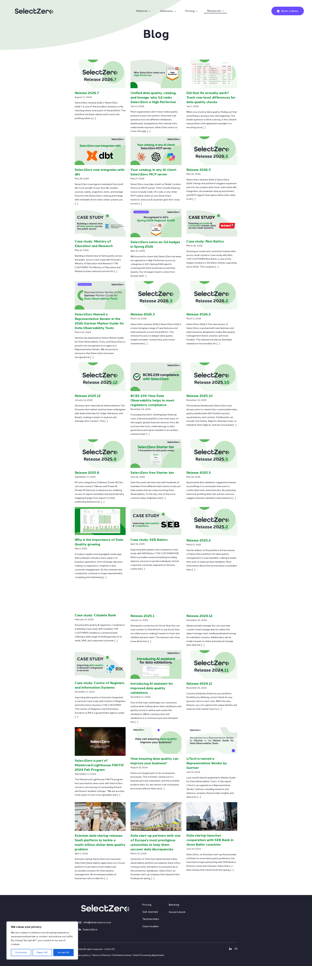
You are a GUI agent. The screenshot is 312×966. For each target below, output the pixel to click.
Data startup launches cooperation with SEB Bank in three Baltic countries (210, 839)
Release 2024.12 (199, 616)
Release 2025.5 (198, 473)
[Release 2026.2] (211, 295)
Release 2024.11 (199, 684)
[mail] (236, 948)
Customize (21, 952)
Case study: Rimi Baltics (205, 241)
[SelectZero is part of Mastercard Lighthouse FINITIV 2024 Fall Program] (100, 741)
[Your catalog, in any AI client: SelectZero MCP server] (155, 150)
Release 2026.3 (142, 314)
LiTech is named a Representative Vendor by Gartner (206, 763)
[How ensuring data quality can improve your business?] (155, 740)
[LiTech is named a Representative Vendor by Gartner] (211, 740)
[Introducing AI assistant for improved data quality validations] (155, 664)
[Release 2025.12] (100, 376)
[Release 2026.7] (100, 74)
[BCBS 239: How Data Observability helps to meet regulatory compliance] (155, 376)
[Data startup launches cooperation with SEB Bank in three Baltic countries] (211, 816)
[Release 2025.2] (211, 521)
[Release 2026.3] (155, 295)
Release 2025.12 (88, 396)
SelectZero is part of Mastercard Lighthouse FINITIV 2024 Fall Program (99, 765)
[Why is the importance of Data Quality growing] (100, 521)
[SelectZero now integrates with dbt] (100, 150)
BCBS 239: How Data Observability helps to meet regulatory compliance (152, 400)
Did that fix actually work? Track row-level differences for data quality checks (210, 97)
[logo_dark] (34, 4)
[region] (42, 941)
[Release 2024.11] (211, 664)
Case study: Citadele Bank (95, 615)
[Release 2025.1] (155, 597)
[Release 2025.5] (211, 453)
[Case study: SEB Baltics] (155, 521)
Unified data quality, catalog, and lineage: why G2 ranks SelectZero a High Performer (153, 97)
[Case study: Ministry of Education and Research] (100, 223)
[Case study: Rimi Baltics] (211, 223)
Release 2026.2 (198, 314)
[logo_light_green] (105, 899)
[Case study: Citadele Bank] (100, 596)
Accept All (63, 952)
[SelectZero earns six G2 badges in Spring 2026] (155, 223)
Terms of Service (101, 955)
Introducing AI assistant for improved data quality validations (151, 688)
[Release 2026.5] (211, 150)
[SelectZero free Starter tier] (155, 453)
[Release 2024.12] (211, 597)
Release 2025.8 (87, 473)
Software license (121, 955)
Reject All (42, 952)
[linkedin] (230, 948)
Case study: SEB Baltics (149, 540)
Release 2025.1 (142, 616)
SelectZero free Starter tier (152, 473)
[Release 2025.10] (211, 376)
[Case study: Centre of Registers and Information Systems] (100, 664)
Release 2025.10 (199, 396)
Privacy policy (82, 955)
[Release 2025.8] (100, 453)
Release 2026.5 (198, 170)
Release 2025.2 (198, 540)
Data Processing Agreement (148, 955)
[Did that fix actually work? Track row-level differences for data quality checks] (211, 74)
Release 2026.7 (87, 93)
